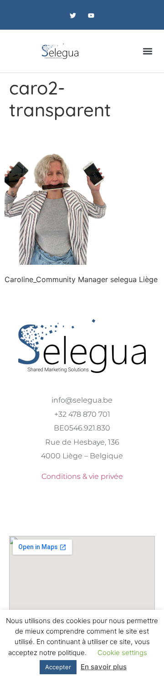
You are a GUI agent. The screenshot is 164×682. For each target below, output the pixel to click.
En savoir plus (104, 666)
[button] (147, 50)
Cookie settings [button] (122, 652)
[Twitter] (73, 16)
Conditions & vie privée (82, 476)
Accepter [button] (58, 667)
